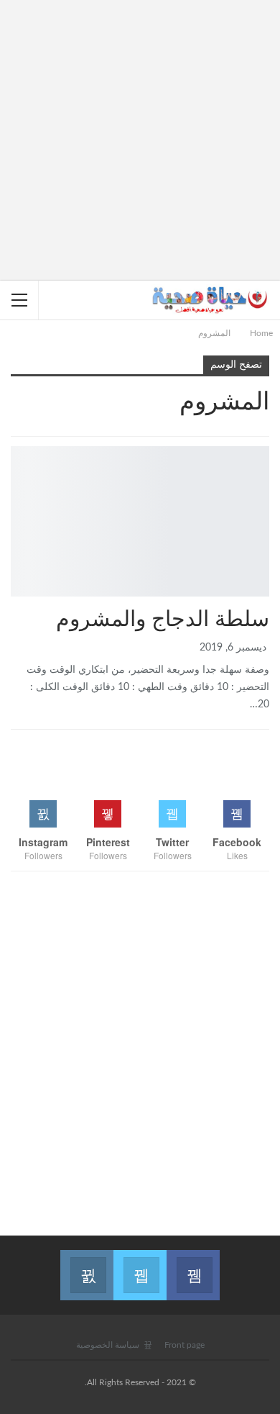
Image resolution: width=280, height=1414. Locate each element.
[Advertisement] (140, 140)
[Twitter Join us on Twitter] (140, 1266)
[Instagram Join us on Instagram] (86, 1266)
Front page (184, 1345)
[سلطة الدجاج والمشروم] (140, 521)
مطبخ (264, 447)
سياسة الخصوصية (107, 1345)
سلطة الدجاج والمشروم (162, 619)
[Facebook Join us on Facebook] (193, 1266)
